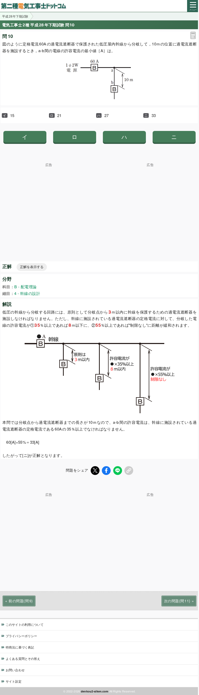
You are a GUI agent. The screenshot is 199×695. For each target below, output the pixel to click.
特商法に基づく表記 (20, 647)
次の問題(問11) (177, 600)
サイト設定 (14, 681)
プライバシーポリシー (21, 636)
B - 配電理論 (25, 286)
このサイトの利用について (25, 624)
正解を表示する (32, 267)
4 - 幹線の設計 (27, 293)
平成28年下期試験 (15, 16)
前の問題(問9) (21, 600)
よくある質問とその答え (23, 658)
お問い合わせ (15, 670)
